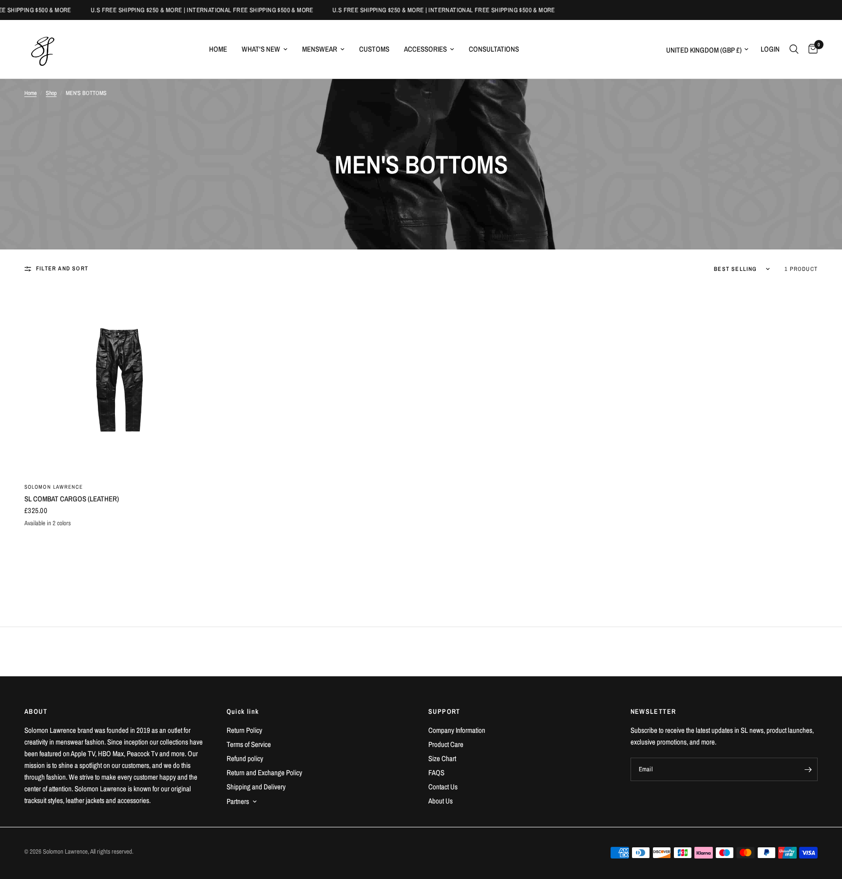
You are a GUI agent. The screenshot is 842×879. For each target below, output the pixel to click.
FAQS (436, 772)
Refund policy (245, 758)
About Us (440, 801)
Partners (238, 801)
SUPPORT (444, 711)
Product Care (445, 744)
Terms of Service (249, 744)
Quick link (243, 711)
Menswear (319, 49)
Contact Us (443, 787)
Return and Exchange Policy (264, 772)
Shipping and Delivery (256, 787)
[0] (811, 49)
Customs (374, 49)
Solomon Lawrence (53, 486)
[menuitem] (218, 49)
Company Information (456, 730)
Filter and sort (62, 268)
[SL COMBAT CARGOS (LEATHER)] (118, 381)
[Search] (794, 49)
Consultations (494, 49)
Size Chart (442, 758)
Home (218, 49)
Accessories (425, 49)
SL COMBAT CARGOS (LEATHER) (71, 499)
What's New (261, 49)
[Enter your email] (808, 769)
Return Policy (244, 730)
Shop (51, 93)
